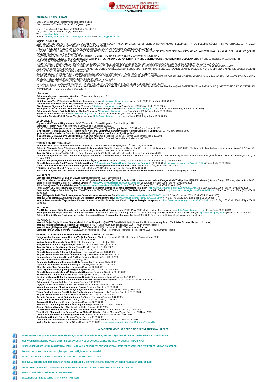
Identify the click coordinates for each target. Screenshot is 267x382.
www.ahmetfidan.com (53, 34)
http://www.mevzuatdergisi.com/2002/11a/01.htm (117, 183)
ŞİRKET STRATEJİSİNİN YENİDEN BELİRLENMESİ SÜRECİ (47, 373)
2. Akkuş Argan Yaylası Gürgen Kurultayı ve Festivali (122, 163)
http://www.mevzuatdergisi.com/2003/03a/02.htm (191, 190)
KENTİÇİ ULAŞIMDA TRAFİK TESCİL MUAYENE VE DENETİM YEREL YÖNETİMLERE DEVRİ (61, 357)
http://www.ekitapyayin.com (115, 101)
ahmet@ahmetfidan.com (57, 36)
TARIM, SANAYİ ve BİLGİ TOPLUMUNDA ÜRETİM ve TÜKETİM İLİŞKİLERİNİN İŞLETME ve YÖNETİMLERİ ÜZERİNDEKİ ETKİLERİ (77, 367)
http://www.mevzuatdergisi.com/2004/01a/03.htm (187, 200)
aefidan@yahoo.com (81, 36)
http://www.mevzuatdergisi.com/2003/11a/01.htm (142, 195)
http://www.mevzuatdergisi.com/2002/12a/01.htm (104, 185)
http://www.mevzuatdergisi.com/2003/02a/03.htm (173, 188)
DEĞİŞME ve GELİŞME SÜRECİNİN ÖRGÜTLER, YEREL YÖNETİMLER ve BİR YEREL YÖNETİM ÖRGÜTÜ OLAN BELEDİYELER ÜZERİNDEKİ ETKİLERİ (87, 362)
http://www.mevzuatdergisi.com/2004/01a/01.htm (138, 198)
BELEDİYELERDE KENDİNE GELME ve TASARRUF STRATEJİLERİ (50, 378)
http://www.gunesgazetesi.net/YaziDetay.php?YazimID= (128, 322)
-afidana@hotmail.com (109, 36)
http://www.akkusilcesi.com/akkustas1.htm (184, 163)
